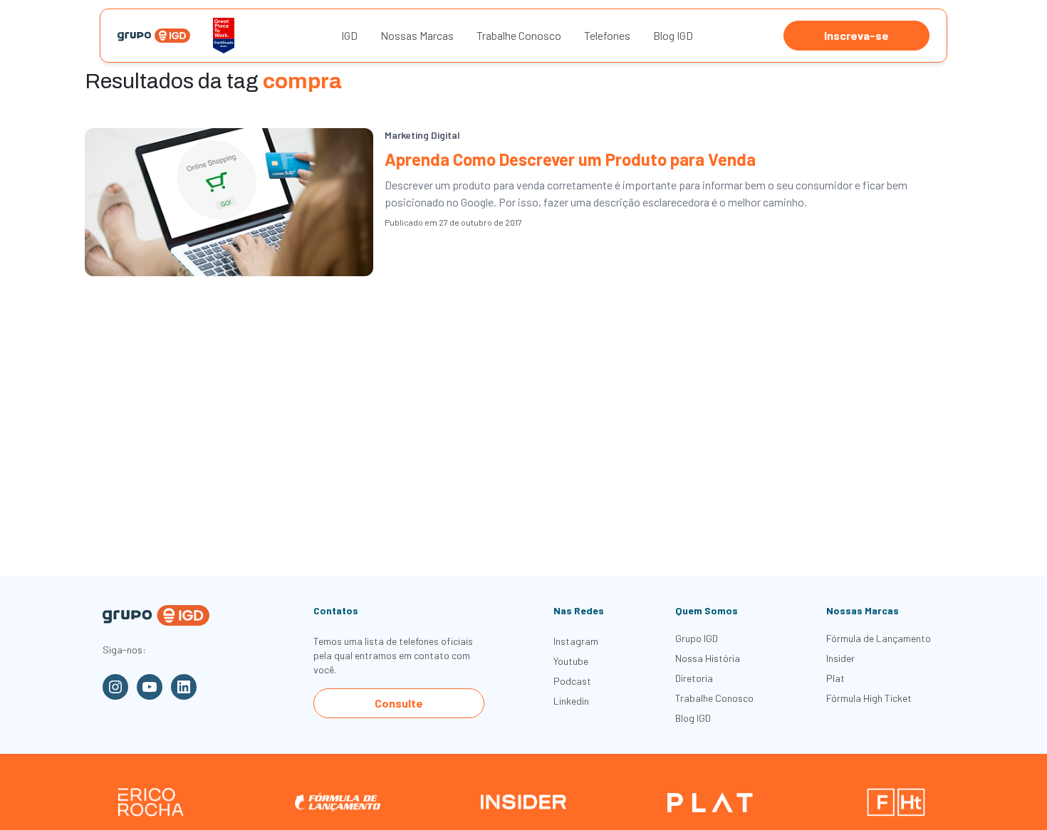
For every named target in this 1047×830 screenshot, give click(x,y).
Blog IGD (673, 35)
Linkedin (571, 701)
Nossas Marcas (417, 35)
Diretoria (694, 678)
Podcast (572, 681)
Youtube (570, 661)
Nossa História (707, 658)
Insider (840, 658)
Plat (835, 678)
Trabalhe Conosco (518, 35)
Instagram (575, 641)
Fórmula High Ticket (869, 698)
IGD (349, 35)
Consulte (399, 703)
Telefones (607, 35)
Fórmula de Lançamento (878, 638)
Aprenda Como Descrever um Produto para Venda (570, 159)
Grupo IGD (696, 638)
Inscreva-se (856, 35)
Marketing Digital (422, 135)
